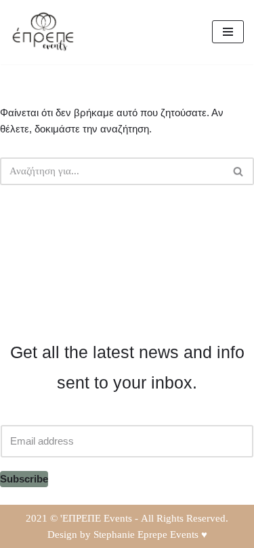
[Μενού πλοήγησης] (228, 31)
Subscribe (24, 478)
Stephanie (114, 534)
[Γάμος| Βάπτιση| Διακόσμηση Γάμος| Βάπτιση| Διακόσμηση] (44, 32)
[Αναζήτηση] (239, 171)
